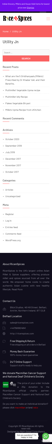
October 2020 (12, 139)
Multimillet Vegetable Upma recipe (22, 90)
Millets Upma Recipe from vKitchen (23, 109)
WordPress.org (13, 240)
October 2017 (12, 171)
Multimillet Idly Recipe (16, 96)
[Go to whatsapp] (45, 436)
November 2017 (13, 165)
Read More (17, 289)
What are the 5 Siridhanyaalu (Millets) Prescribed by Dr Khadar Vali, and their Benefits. (25, 80)
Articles (9, 189)
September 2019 (13, 145)
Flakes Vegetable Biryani (17, 103)
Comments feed (13, 233)
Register (9, 214)
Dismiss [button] (30, 7)
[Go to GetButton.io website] (45, 441)
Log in (8, 220)
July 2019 (10, 152)
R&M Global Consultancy (32, 431)
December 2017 (13, 158)
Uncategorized (12, 196)
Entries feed (11, 227)
